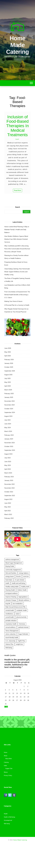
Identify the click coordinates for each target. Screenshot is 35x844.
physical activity (21, 617)
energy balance (24, 573)
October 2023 (8, 446)
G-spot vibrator (19, 580)
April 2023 (7, 469)
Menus (6, 772)
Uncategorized (8, 820)
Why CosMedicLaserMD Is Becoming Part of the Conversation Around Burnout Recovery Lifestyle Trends (17, 248)
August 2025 (8, 374)
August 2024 (8, 416)
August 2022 (8, 499)
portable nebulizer (11, 620)
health (7, 583)
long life (7, 603)
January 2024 (8, 439)
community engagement (13, 569)
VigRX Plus (21, 641)
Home (5, 752)
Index (5, 765)
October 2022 (8, 492)
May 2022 (7, 507)
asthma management (12, 559)
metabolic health (21, 610)
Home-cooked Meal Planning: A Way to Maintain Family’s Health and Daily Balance (16, 229)
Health (17, 139)
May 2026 (7, 352)
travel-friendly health (11, 637)
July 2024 (7, 420)
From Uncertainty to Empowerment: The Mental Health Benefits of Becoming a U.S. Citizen (17, 294)
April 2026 (7, 356)
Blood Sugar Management (13, 563)
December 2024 (9, 401)
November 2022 (9, 488)
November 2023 (9, 442)
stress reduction (10, 634)
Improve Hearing (10, 597)
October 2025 (8, 367)
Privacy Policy (8, 775)
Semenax (22, 624)
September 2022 (9, 495)
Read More (17, 190)
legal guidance (23, 597)
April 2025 (7, 386)
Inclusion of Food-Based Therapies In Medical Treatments (17, 126)
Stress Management (11, 630)
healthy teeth (25, 586)
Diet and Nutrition (10, 573)
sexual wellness (10, 627)
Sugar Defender (23, 634)
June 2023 (7, 461)
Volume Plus (9, 644)
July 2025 (7, 378)
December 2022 (9, 484)
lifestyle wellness (24, 600)
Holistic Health (22, 590)
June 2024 (7, 424)
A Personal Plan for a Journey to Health (16, 305)
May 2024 (7, 427)
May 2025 (7, 382)
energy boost (9, 576)
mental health (9, 610)
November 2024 (9, 405)
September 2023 (9, 450)
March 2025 (8, 390)
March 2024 (8, 431)
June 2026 (7, 348)
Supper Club (8, 768)
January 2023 (8, 480)
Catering (6, 762)
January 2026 (8, 363)
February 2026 (9, 359)
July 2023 (7, 458)
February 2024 (9, 435)
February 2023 (9, 476)
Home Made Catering (17, 45)
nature (18, 614)
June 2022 (7, 503)
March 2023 (8, 473)
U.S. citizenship (10, 641)
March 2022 (8, 514)
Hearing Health (10, 590)
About (5, 755)
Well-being (8, 647)
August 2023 (8, 454)
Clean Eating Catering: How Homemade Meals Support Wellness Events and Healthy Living (17, 271)
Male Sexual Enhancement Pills (15, 607)
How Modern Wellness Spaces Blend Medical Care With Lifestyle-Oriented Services (16, 239)
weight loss (19, 644)
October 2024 (8, 408)
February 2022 (9, 518)
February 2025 (9, 393)
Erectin (18, 576)
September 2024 (9, 412)
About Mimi (8, 758)
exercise (26, 576)
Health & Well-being (9, 817)
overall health (9, 617)
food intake (8, 580)
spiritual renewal (23, 627)
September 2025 (9, 371)
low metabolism (18, 603)
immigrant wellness (11, 593)
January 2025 (8, 397)
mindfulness (9, 614)
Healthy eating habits (12, 586)
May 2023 (7, 465)
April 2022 (7, 510)
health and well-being (18, 583)
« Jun (6, 707)
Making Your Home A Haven (13, 301)
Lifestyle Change (10, 600)
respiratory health (10, 624)
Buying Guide (9, 566)
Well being (7, 823)
